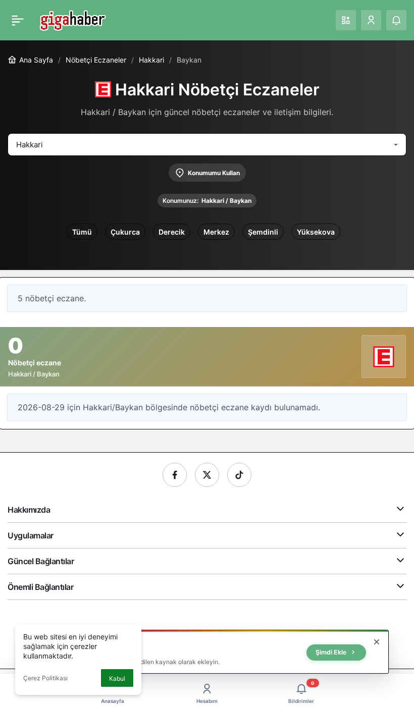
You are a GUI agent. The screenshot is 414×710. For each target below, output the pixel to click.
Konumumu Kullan (214, 173)
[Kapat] (376, 641)
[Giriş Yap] (371, 20)
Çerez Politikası (45, 678)
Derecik (172, 232)
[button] (346, 20)
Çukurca (125, 232)
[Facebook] (175, 475)
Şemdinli (263, 232)
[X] (207, 475)
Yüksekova (316, 232)
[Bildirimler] (396, 20)
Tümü (82, 232)
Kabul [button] (117, 678)
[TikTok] (239, 475)
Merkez (216, 232)
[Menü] (18, 20)
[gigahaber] (72, 19)
